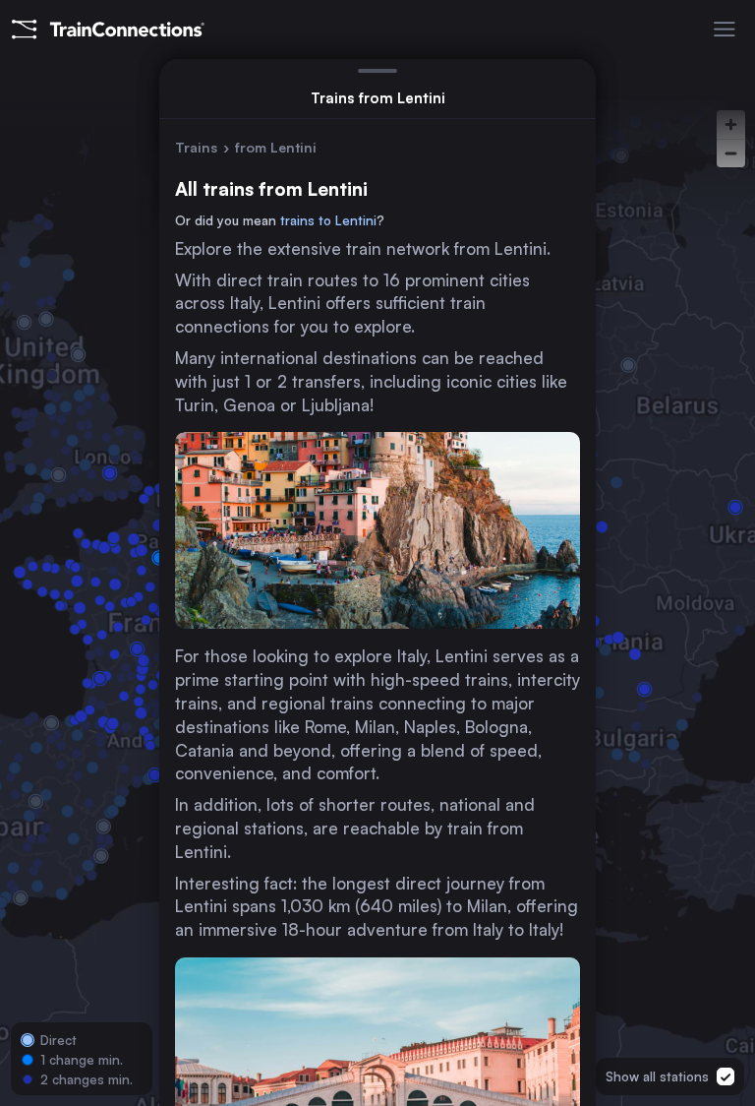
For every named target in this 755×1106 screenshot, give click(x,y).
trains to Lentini (328, 220)
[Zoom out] (731, 153)
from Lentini (276, 147)
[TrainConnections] (108, 29)
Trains (196, 147)
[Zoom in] (731, 124)
